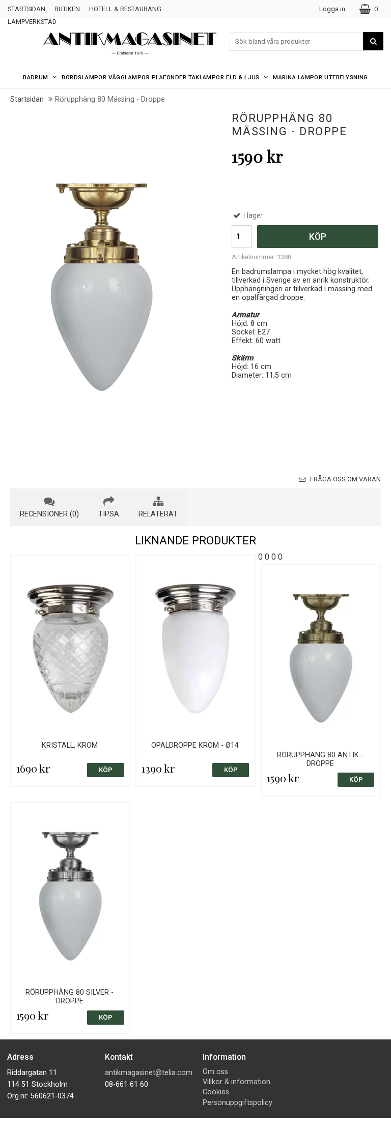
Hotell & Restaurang (125, 9)
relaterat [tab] (158, 514)
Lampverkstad (32, 21)
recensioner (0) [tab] (49, 514)
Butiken (67, 9)
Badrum (35, 77)
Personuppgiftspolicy (237, 1102)
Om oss (215, 1071)
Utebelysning (346, 77)
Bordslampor (84, 77)
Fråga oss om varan (345, 479)
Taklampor (206, 77)
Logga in (332, 9)
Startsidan (26, 9)
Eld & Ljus (243, 77)
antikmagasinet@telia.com (148, 1072)
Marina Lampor (297, 77)
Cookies (216, 1092)
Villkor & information (236, 1082)
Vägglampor (129, 77)
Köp (317, 237)
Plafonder (169, 77)
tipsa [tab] (108, 514)
